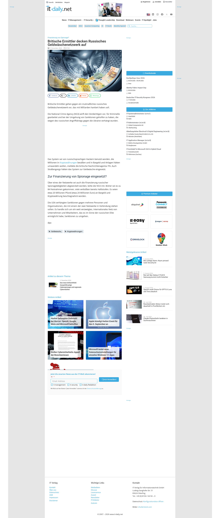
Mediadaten (95, 487)
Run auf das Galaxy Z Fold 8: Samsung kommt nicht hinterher (155, 276)
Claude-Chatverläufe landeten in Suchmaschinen (155, 319)
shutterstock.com (145, 507)
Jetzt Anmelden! (109, 379)
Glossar (94, 490)
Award (93, 495)
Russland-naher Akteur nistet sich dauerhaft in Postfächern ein (156, 305)
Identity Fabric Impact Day (136, 88)
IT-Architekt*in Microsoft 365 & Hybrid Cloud (143, 149)
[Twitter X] (166, 14)
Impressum (53, 497)
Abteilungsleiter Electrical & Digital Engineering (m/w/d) (147, 131)
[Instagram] (157, 14)
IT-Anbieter (95, 500)
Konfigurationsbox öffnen (153, 501)
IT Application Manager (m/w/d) (138, 140)
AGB (51, 495)
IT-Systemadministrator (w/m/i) (138, 114)
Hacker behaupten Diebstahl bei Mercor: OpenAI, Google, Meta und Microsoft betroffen (64, 321)
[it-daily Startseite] (63, 9)
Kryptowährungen (68, 162)
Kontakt (52, 487)
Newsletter (95, 497)
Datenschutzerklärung (94, 388)
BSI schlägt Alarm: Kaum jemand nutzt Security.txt (155, 262)
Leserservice (96, 492)
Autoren (94, 503)
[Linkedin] (153, 14)
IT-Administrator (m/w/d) (135, 123)
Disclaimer (53, 501)
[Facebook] (162, 14)
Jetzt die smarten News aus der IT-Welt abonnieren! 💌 (73, 375)
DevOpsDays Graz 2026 (135, 78)
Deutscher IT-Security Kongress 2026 (140, 97)
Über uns (52, 490)
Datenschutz (54, 492)
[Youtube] (171, 14)
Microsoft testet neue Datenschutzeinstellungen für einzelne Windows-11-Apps (102, 352)
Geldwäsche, (56, 231)
